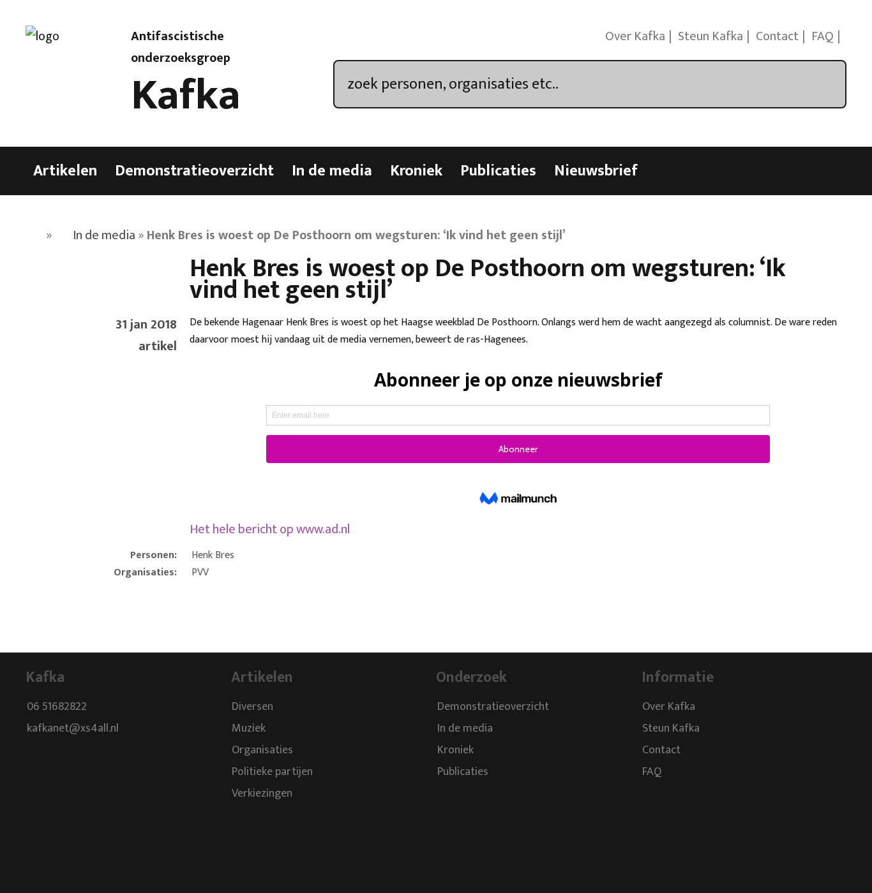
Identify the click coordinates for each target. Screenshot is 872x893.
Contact (777, 36)
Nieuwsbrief (596, 171)
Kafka (186, 96)
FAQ (822, 36)
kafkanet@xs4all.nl (73, 728)
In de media (332, 171)
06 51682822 (57, 706)
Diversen (252, 706)
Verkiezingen (262, 793)
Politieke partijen (272, 771)
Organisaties (262, 750)
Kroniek (416, 171)
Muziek (249, 728)
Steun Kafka (710, 36)
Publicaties (498, 171)
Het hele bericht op (270, 529)
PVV (200, 572)
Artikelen (65, 171)
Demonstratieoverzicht (194, 171)
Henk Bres (213, 555)
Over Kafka (635, 36)
